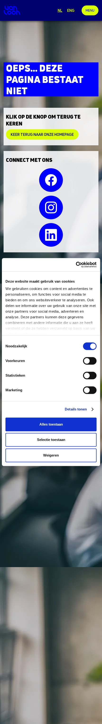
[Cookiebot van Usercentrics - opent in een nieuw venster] (76, 265)
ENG (70, 10)
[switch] (90, 361)
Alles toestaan (51, 424)
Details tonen (76, 409)
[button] (90, 10)
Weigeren (51, 455)
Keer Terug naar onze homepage (42, 134)
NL (60, 10)
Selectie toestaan (51, 440)
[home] (12, 10)
